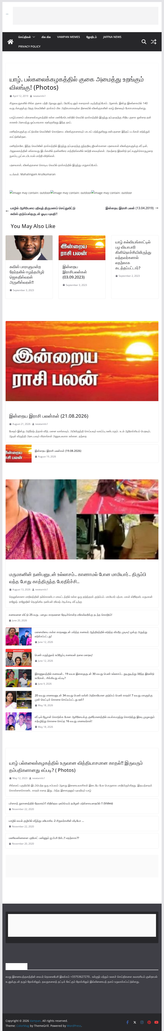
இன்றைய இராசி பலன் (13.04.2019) (130, 208)
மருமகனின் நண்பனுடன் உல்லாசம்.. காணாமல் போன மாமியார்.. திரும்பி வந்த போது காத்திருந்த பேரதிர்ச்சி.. (77, 578)
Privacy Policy (29, 46)
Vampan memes (68, 37)
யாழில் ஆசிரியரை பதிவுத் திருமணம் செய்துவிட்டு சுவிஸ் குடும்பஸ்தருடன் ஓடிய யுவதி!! (42, 211)
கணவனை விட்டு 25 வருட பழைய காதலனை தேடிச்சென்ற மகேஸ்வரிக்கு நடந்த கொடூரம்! (60, 615)
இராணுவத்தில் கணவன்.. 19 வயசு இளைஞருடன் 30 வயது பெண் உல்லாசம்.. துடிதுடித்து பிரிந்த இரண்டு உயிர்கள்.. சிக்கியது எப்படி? (94, 676)
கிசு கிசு (46, 37)
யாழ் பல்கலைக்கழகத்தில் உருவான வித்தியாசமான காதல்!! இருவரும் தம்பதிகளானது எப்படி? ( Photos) (76, 766)
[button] (33, 37)
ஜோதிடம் (91, 37)
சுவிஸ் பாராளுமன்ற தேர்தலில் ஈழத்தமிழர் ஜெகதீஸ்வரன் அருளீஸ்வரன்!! (27, 274)
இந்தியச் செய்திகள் (19, 565)
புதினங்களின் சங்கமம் (20, 69)
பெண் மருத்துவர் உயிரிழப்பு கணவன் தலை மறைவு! (64, 655)
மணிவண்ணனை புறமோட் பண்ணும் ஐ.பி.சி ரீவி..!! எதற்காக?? (44, 838)
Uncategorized (19, 754)
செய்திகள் (24, 37)
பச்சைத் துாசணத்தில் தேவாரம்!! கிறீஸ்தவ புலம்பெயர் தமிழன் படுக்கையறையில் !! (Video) (61, 803)
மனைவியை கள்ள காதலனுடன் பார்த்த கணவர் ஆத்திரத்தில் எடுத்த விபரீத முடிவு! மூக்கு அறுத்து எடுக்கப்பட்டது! (91, 634)
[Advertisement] (85, 16)
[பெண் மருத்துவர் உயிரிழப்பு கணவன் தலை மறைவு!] (19, 658)
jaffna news (112, 37)
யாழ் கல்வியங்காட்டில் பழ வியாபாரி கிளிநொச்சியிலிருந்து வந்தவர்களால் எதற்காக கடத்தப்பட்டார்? (133, 255)
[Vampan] (10, 42)
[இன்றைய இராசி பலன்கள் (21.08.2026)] (82, 361)
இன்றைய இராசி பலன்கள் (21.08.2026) (48, 415)
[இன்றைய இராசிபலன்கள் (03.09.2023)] (82, 238)
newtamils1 (39, 96)
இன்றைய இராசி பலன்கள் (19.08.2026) (58, 451)
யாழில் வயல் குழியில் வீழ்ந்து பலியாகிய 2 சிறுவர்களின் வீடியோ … (46, 821)
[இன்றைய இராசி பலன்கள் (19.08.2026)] (19, 454)
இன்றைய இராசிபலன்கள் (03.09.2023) (75, 272)
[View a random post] (153, 42)
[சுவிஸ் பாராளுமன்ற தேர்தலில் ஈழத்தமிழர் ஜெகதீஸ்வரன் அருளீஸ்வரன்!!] (29, 238)
